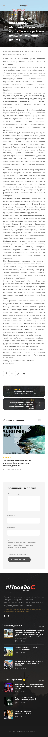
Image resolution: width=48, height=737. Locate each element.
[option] (24, 447)
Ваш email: (11, 528)
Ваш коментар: (14, 494)
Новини (13, 14)
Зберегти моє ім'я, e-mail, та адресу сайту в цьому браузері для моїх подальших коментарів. (22, 545)
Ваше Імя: (11, 515)
